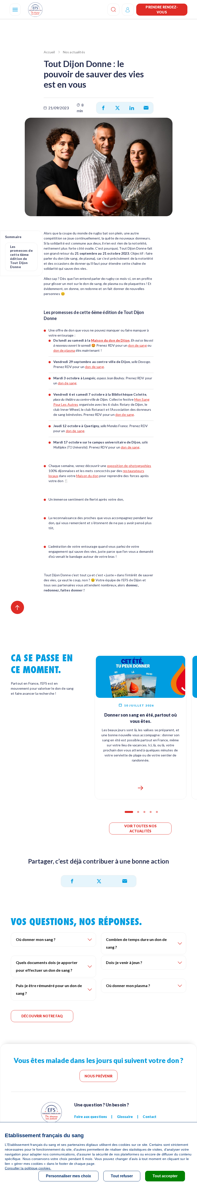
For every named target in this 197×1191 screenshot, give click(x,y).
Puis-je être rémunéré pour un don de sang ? (49, 989)
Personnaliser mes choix (68, 1176)
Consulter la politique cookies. (28, 1168)
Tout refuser (122, 1176)
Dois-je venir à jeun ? (124, 962)
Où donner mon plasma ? (128, 985)
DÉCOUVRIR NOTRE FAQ (42, 1016)
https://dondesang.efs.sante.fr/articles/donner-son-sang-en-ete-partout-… (140, 788)
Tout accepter (165, 1176)
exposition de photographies (129, 466)
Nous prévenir (99, 1076)
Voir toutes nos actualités (140, 828)
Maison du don (87, 476)
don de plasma (64, 350)
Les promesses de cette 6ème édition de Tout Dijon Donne (21, 257)
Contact (149, 1117)
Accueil (49, 52)
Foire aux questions (90, 1117)
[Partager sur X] (117, 107)
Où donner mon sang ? (35, 939)
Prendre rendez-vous (162, 9)
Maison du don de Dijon (110, 340)
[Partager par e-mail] (146, 108)
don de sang (137, 345)
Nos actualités (74, 52)
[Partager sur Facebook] (103, 107)
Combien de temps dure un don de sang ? (136, 943)
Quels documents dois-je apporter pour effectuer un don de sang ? (47, 966)
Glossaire (125, 1117)
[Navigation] (15, 10)
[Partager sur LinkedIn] (131, 107)
